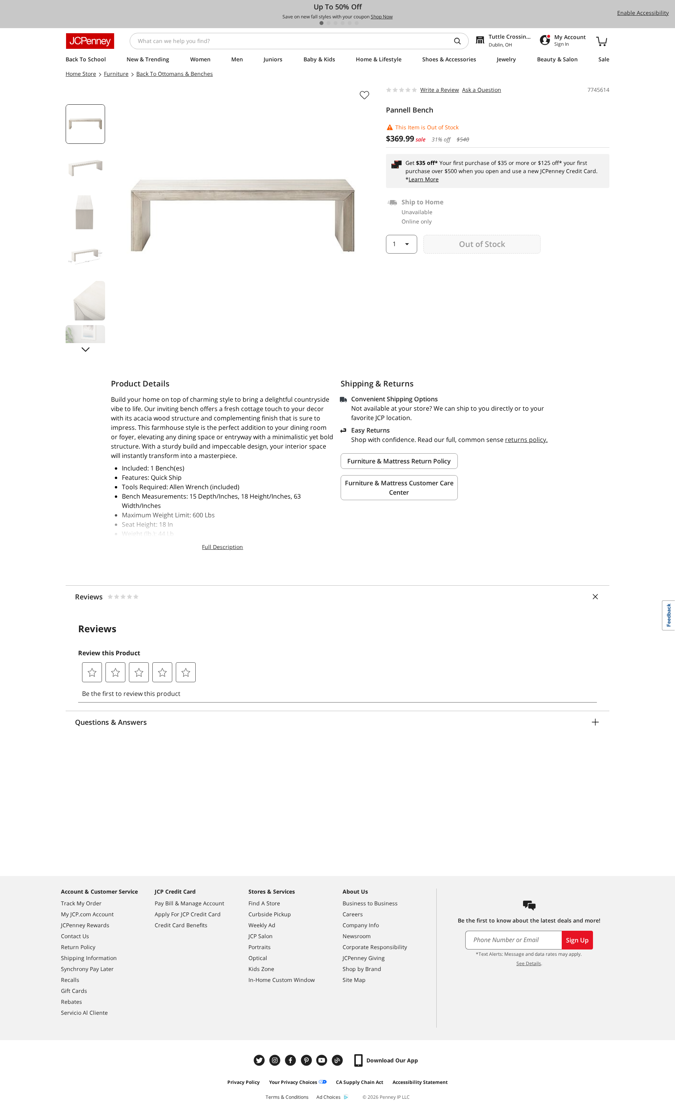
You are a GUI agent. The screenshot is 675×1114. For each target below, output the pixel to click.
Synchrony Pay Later (87, 969)
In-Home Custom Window (281, 979)
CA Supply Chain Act (359, 1082)
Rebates (71, 1001)
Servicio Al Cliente (84, 1012)
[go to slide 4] (343, 23)
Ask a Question (481, 89)
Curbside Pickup (269, 914)
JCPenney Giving (364, 958)
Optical (257, 958)
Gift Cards (74, 990)
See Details (528, 963)
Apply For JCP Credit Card (188, 914)
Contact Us (75, 936)
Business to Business (370, 903)
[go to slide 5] (350, 23)
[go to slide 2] (328, 23)
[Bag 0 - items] (601, 41)
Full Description (222, 547)
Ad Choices (328, 1097)
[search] (460, 41)
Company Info (361, 925)
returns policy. (526, 439)
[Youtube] (322, 1060)
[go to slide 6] (357, 23)
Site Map (354, 979)
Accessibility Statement (420, 1082)
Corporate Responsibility (375, 947)
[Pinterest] (307, 1060)
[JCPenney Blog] (338, 1060)
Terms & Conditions (287, 1097)
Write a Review (439, 89)
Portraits (259, 947)
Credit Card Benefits (181, 925)
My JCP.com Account (87, 914)
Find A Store (264, 903)
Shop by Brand (362, 969)
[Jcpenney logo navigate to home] (90, 41)
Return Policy (78, 947)
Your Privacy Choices (293, 1082)
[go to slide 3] (336, 23)
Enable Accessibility (643, 12)
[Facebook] (291, 1060)
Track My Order (81, 903)
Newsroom (357, 936)
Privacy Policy (243, 1082)
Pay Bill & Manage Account (189, 903)
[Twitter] (260, 1060)
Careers (353, 914)
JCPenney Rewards (85, 925)
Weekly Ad (261, 925)
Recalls (70, 979)
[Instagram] (276, 1060)
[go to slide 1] (321, 23)
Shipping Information (89, 958)
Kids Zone (261, 969)
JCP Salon (260, 936)
